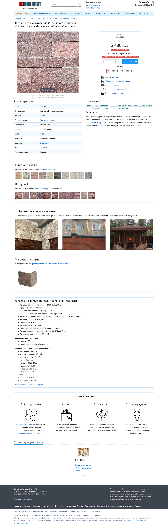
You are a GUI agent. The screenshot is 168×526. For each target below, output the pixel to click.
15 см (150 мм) (126, 71)
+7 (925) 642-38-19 (133, 521)
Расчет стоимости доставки (117, 93)
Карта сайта (90, 506)
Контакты (143, 13)
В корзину (129, 62)
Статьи (80, 506)
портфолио (30, 216)
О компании (130, 13)
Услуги (77, 13)
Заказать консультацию (115, 89)
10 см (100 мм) (112, 71)
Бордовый (44, 143)
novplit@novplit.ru (93, 8)
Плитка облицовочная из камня (117, 108)
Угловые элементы (41, 13)
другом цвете (49, 169)
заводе (148, 117)
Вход (16, 499)
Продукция (18, 506)
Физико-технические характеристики (30, 385)
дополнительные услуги (96, 123)
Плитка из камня (47, 120)
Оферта (137, 506)
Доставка (88, 13)
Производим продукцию (25, 424)
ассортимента (26, 433)
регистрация (27, 499)
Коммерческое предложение (117, 81)
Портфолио (115, 13)
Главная (18, 19)
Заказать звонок (93, 5)
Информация (70, 506)
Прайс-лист (101, 13)
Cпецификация (111, 77)
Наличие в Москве (62, 13)
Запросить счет (112, 85)
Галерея (27, 506)
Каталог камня (22, 13)
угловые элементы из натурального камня (50, 264)
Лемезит (43, 116)
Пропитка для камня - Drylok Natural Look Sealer (83, 468)
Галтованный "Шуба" (118, 105)
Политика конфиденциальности (119, 506)
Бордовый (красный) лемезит (140, 105)
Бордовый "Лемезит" (94, 108)
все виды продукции (43, 189)
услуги (143, 427)
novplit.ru (59, 518)
